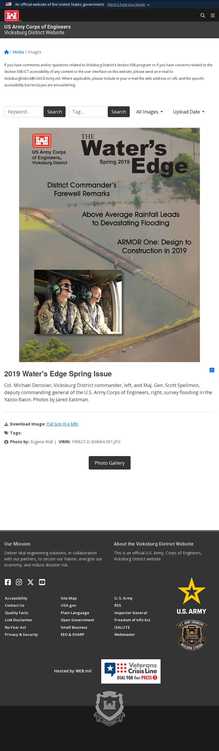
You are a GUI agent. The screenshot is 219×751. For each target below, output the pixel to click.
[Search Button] (200, 16)
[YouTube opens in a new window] (42, 582)
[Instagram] (19, 582)
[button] (129, 4)
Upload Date (187, 112)
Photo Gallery (110, 463)
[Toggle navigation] (210, 16)
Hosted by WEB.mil (73, 671)
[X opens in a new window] (30, 582)
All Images (147, 112)
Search (54, 112)
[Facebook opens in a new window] (8, 582)
